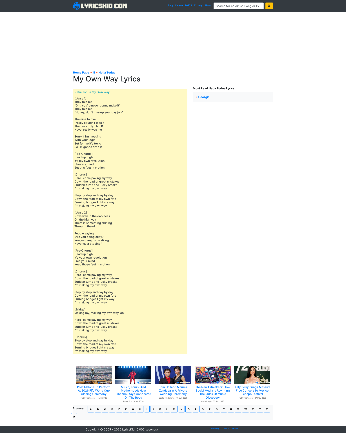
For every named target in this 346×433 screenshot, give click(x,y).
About (208, 5)
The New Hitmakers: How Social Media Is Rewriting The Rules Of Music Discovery (212, 392)
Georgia (203, 97)
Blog (170, 5)
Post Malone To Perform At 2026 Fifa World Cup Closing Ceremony (93, 390)
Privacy (198, 5)
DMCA (188, 5)
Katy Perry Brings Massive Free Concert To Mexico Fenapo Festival (252, 390)
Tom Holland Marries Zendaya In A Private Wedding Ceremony (173, 390)
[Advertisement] (173, 39)
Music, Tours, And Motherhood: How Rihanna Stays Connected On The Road (133, 392)
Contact (179, 5)
